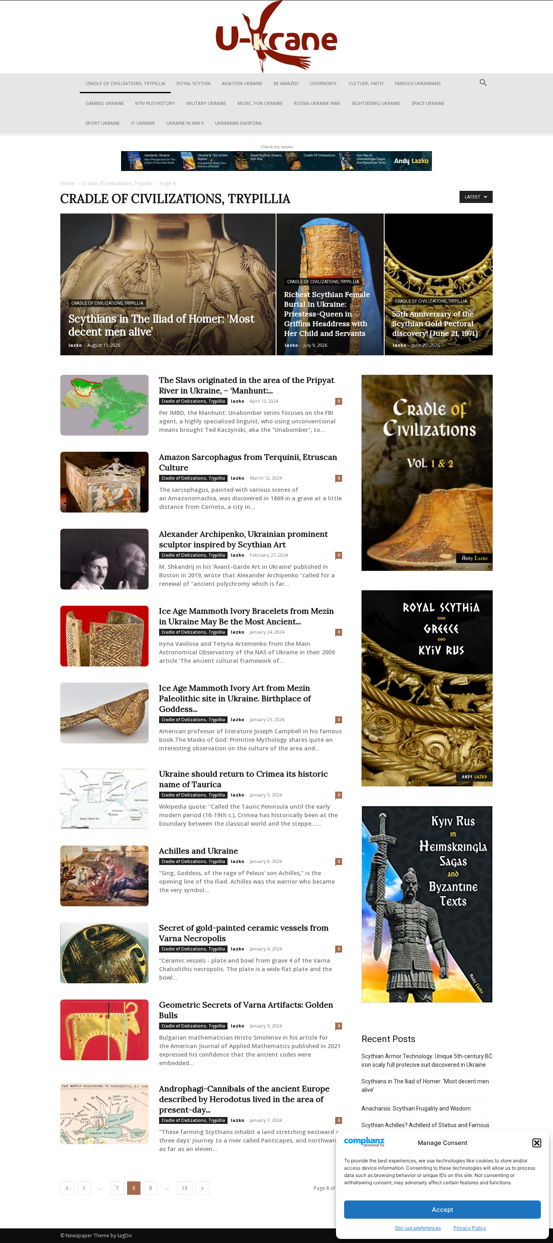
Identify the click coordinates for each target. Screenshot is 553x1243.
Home (67, 183)
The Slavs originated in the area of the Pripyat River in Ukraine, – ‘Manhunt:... (246, 385)
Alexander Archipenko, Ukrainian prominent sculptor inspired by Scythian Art (243, 539)
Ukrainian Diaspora (238, 123)
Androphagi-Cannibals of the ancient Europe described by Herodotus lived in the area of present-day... (244, 1099)
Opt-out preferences (418, 1228)
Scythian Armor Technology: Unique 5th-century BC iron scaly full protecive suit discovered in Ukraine (427, 1060)
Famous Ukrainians (417, 83)
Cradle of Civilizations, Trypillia (125, 83)
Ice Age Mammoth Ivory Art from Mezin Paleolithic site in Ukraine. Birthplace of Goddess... (235, 698)
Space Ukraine (428, 103)
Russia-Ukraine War (317, 103)
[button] (537, 1143)
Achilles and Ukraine (198, 851)
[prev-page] (67, 1188)
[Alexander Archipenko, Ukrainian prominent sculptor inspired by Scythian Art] (104, 559)
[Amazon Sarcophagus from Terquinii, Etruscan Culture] (104, 482)
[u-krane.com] (276, 36)
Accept (442, 1209)
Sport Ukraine (102, 123)
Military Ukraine (206, 103)
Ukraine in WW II (185, 123)
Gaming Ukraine (104, 103)
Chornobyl (323, 83)
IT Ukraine (143, 123)
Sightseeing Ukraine (375, 103)
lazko (75, 345)
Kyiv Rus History (155, 103)
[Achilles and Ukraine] (104, 876)
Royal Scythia (194, 83)
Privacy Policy (469, 1228)
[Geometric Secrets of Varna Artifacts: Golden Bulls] (104, 1030)
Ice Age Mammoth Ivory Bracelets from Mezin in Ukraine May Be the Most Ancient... (246, 616)
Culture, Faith (366, 83)
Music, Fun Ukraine (260, 103)
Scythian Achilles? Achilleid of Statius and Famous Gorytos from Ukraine (425, 1129)
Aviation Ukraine (242, 83)
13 (184, 1188)
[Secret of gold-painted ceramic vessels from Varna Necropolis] (104, 953)
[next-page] (202, 1188)
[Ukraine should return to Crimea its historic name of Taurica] (104, 799)
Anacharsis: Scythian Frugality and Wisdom (416, 1108)
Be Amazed (286, 83)
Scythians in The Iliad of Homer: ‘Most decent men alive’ (425, 1085)
